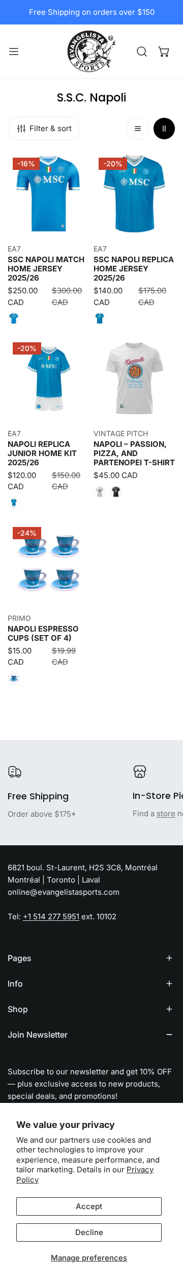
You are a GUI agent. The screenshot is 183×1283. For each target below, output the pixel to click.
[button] (164, 51)
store (166, 813)
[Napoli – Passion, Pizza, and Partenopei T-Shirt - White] (100, 492)
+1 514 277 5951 (51, 916)
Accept (89, 1206)
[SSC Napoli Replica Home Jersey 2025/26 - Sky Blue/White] (100, 318)
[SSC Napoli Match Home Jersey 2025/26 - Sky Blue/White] (14, 318)
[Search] (142, 51)
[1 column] (138, 128)
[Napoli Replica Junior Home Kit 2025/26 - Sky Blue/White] (14, 503)
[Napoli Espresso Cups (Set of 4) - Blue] (14, 678)
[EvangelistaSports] (91, 51)
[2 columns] (164, 128)
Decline (89, 1232)
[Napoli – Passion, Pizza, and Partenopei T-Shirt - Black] (116, 492)
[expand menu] (14, 51)
